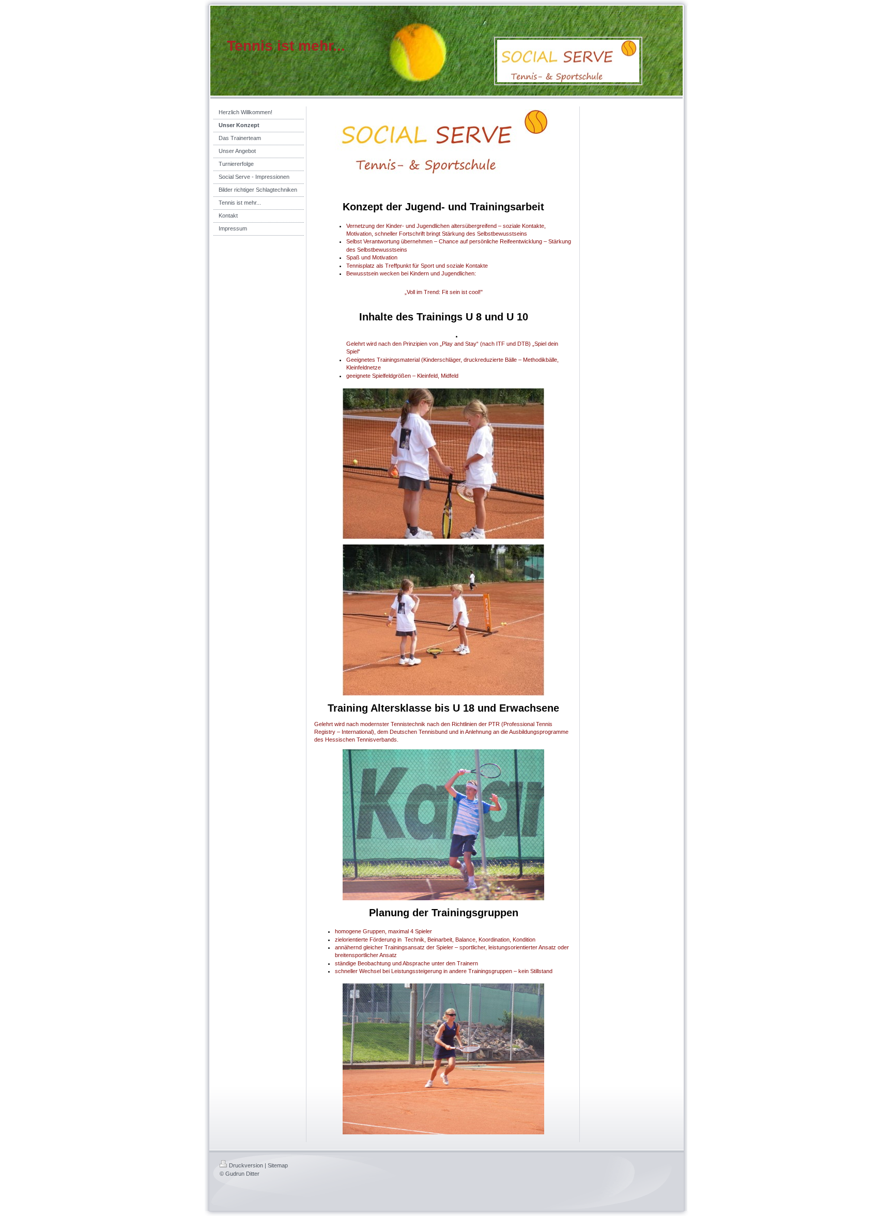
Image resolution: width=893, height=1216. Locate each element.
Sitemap (278, 1165)
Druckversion (246, 1165)
